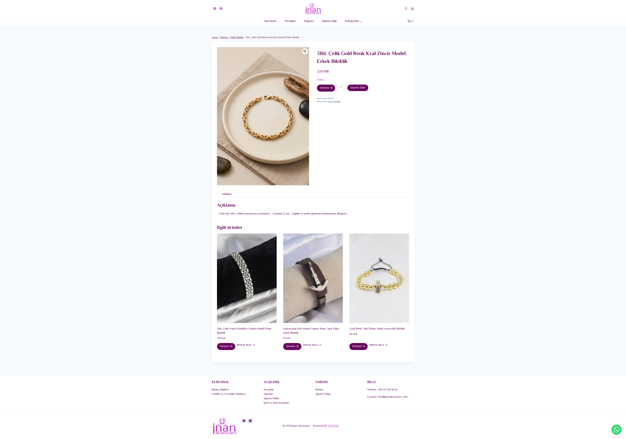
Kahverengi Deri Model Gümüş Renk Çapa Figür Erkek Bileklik (311, 331)
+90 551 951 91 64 (387, 390)
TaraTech (333, 426)
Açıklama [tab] (226, 194)
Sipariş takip (329, 21)
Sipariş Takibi (271, 398)
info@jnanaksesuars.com (393, 397)
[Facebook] (221, 8)
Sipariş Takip (322, 394)
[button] (305, 51)
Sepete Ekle (357, 88)
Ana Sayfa (270, 21)
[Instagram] (214, 8)
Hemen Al (326, 88)
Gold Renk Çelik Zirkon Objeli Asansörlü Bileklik (377, 329)
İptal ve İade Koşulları (276, 403)
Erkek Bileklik (334, 101)
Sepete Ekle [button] (244, 345)
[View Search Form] (406, 9)
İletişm (319, 390)
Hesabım (290, 21)
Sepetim (268, 394)
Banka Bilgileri (220, 390)
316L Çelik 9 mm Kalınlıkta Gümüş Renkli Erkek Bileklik (244, 331)
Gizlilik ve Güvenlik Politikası (229, 394)
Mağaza (309, 21)
